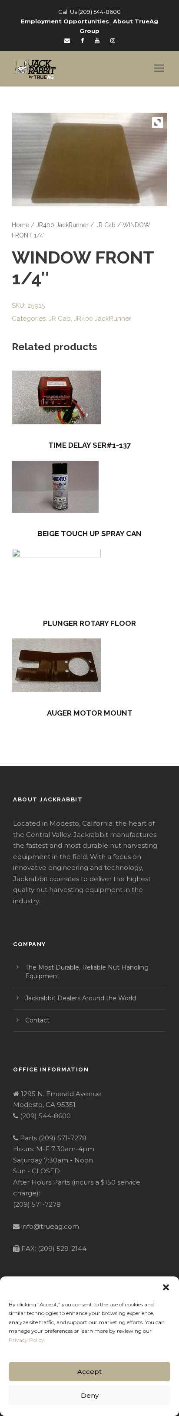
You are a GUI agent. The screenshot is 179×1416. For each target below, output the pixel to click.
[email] (67, 40)
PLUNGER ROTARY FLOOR (89, 623)
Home (20, 224)
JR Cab (106, 224)
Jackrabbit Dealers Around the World (80, 998)
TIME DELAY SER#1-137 (89, 445)
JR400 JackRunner (62, 224)
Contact (37, 1020)
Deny (90, 1395)
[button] (166, 1287)
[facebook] (82, 40)
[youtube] (97, 40)
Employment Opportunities (65, 21)
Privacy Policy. (27, 1340)
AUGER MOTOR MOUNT (90, 713)
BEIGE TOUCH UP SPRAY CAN (89, 533)
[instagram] (112, 40)
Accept (89, 1371)
